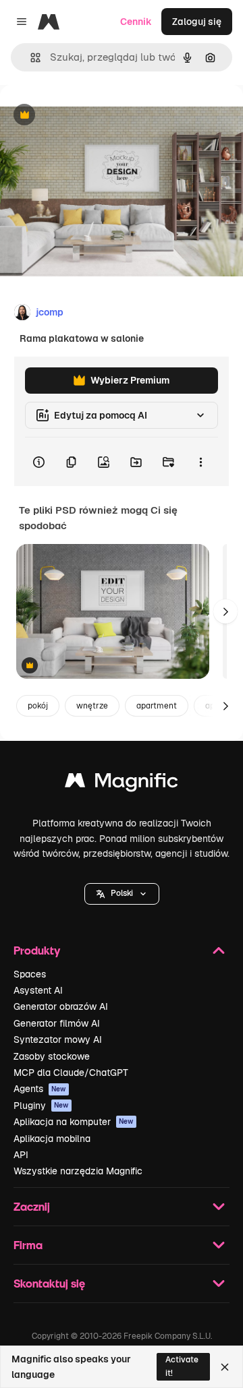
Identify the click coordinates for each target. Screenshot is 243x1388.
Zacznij (32, 1206)
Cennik (136, 22)
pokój (38, 705)
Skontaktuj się (49, 1283)
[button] (121, 894)
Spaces (30, 974)
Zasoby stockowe (52, 1056)
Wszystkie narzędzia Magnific (78, 1171)
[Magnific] (121, 783)
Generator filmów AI (57, 1023)
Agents (40, 1089)
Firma (28, 1245)
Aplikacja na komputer (74, 1122)
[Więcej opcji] (200, 461)
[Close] (225, 1367)
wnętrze (92, 705)
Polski (122, 893)
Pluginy (41, 1105)
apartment (156, 705)
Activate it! (181, 1366)
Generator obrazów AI (61, 1006)
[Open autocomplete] (30, 58)
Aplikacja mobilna (52, 1139)
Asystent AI (38, 990)
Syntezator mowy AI (58, 1039)
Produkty (37, 950)
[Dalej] (225, 611)
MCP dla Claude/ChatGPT (71, 1072)
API (21, 1155)
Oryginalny (93, 115)
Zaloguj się (196, 22)
